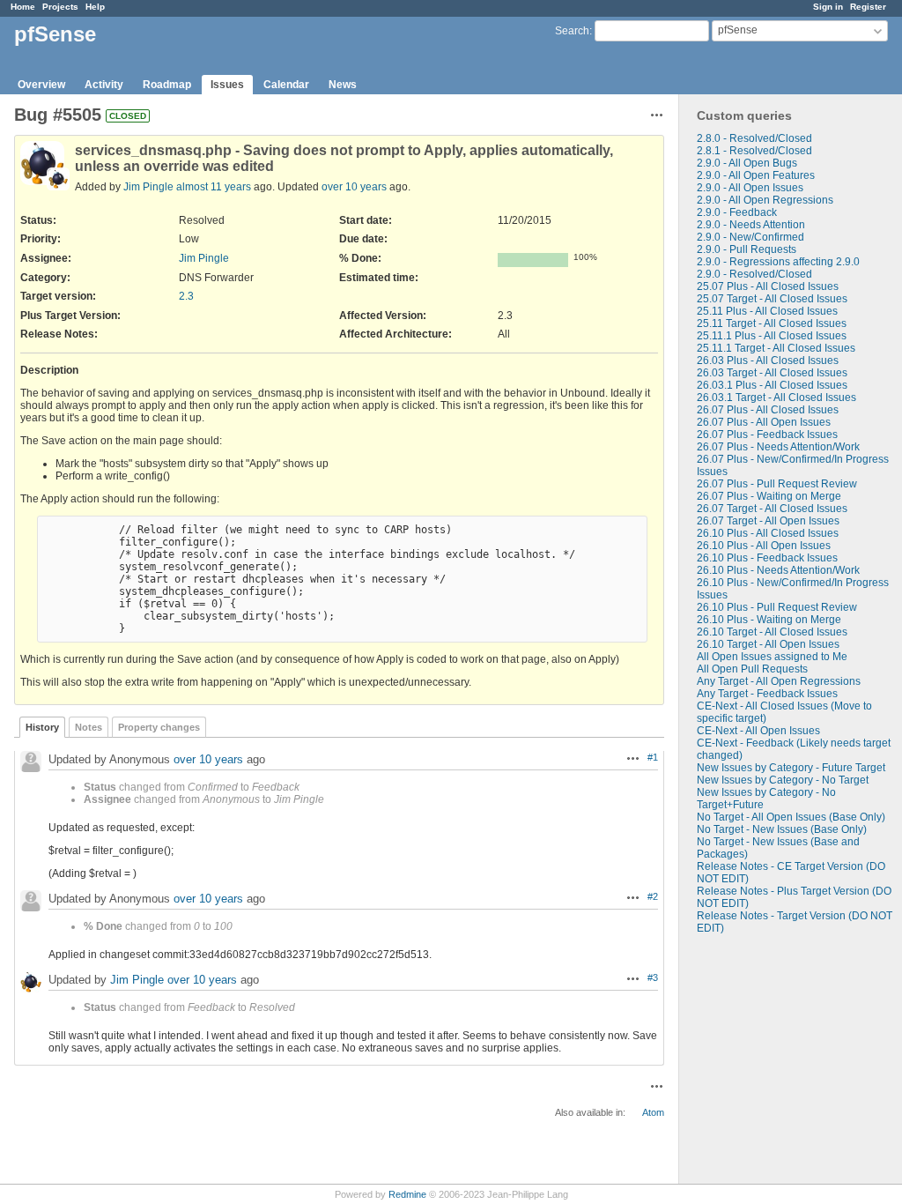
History (42, 727)
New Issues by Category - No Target (783, 780)
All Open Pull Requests (752, 669)
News (343, 84)
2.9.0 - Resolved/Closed (754, 274)
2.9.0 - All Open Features (756, 175)
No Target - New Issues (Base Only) (782, 829)
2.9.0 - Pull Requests (746, 249)
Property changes (159, 727)
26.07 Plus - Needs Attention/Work (778, 447)
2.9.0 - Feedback (737, 212)
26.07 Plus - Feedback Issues (767, 434)
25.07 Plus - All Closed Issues (768, 286)
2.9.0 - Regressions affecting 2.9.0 (778, 262)
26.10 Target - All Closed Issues (772, 632)
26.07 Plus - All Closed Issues (768, 410)
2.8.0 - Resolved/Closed (754, 138)
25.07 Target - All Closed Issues (772, 299)
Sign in (828, 6)
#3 (652, 977)
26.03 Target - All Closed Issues (772, 373)
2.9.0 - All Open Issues (750, 188)
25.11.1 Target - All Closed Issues (776, 348)
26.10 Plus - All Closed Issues (768, 533)
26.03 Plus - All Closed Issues (768, 360)
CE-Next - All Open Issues (758, 731)
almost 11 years (213, 187)
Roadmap (167, 84)
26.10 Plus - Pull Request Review (777, 607)
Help (95, 6)
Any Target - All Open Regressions (779, 681)
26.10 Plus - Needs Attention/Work (778, 570)
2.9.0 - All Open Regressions (765, 200)
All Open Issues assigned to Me (772, 656)
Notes (88, 727)
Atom (653, 1112)
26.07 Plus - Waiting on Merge (769, 496)
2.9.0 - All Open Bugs (747, 163)
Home (23, 6)
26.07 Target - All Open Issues (768, 521)
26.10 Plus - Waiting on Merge (769, 619)
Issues (227, 84)
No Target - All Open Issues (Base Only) (791, 817)
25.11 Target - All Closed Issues (772, 323)
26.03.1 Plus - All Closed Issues (772, 385)
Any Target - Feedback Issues (767, 693)
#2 (652, 896)
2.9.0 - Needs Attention (751, 225)
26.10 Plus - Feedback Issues (767, 558)
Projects (60, 6)
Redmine (407, 1194)
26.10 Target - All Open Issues (768, 644)
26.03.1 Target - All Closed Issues (776, 397)
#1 (652, 757)
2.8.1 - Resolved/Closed (754, 151)
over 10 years (354, 187)
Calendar (286, 84)
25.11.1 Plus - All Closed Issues (772, 336)
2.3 (186, 296)
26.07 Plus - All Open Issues (764, 422)
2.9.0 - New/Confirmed (750, 237)
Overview (41, 84)
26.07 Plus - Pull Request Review (777, 484)
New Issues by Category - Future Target (791, 768)
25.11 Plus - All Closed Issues (767, 311)
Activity (104, 84)
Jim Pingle (148, 187)
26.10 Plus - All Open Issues (764, 545)
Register (868, 6)
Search (572, 31)
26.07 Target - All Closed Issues (772, 508)
